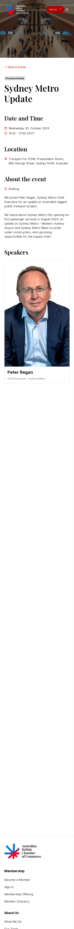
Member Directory (16, 901)
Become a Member (17, 880)
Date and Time (23, 118)
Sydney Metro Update (31, 93)
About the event (25, 179)
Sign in (8, 887)
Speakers (16, 252)
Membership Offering (18, 894)
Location (15, 149)
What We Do (13, 921)
